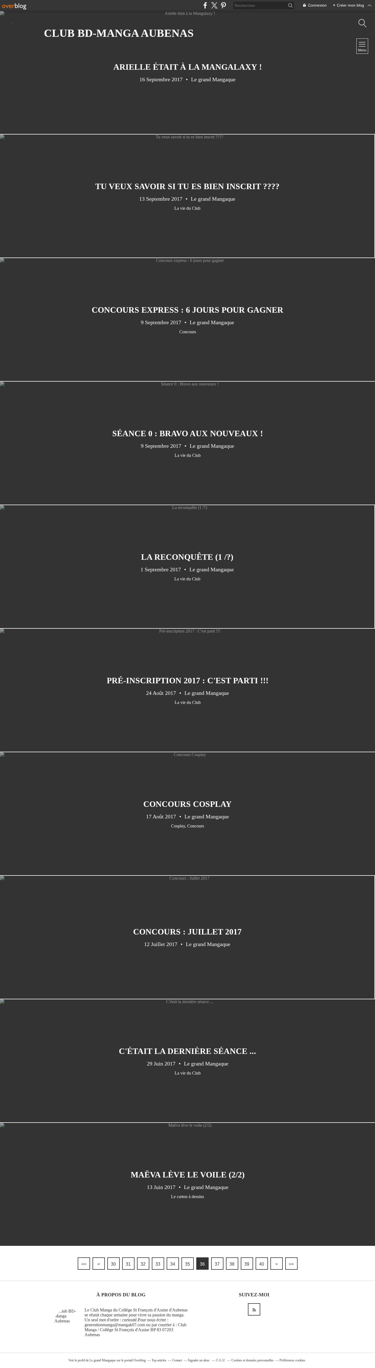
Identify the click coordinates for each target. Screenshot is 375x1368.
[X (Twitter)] (214, 5)
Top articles (159, 1360)
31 (128, 1264)
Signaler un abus (199, 1360)
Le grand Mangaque (102, 1360)
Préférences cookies (292, 1360)
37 (217, 1264)
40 (261, 1264)
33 (157, 1264)
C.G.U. (221, 1360)
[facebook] (205, 5)
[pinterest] (223, 5)
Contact (177, 1360)
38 (232, 1264)
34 (172, 1264)
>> (291, 1264)
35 (187, 1264)
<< (83, 1264)
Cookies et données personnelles (252, 1360)
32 (143, 1264)
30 (113, 1264)
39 (246, 1264)
